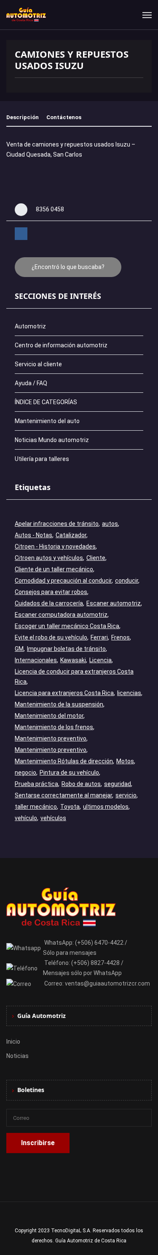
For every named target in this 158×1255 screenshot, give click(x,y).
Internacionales (36, 660)
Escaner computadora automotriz (61, 614)
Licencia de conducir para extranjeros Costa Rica (74, 676)
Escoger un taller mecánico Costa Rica (67, 626)
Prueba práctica (36, 784)
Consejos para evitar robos (51, 592)
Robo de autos (81, 784)
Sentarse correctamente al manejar (63, 795)
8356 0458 (50, 209)
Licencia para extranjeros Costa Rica (64, 693)
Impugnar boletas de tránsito (66, 648)
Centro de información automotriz (61, 345)
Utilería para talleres (42, 459)
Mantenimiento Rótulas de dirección (64, 761)
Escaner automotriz (113, 603)
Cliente (95, 557)
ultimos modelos (106, 806)
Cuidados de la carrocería (49, 603)
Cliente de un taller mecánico (54, 569)
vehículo (26, 818)
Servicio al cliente (38, 364)
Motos (125, 761)
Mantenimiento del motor (49, 715)
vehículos (53, 818)
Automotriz (30, 326)
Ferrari (99, 637)
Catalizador (71, 535)
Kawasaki (73, 660)
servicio (126, 795)
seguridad (117, 784)
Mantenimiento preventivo (50, 738)
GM (19, 648)
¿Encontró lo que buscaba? (68, 267)
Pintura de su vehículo (69, 772)
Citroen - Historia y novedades (55, 546)
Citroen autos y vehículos (49, 557)
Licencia (100, 660)
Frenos (120, 637)
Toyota (70, 806)
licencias (129, 693)
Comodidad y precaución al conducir (63, 580)
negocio (25, 772)
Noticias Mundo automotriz (52, 440)
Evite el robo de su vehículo (51, 637)
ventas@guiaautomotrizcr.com (107, 983)
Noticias (17, 1055)
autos (110, 523)
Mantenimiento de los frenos (54, 727)
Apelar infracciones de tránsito (57, 523)
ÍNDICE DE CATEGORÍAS (46, 402)
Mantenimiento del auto (47, 421)
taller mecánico (36, 806)
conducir (126, 580)
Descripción (22, 117)
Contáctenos (63, 117)
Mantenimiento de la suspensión (59, 704)
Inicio (13, 1041)
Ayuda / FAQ (31, 383)
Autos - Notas (33, 535)
